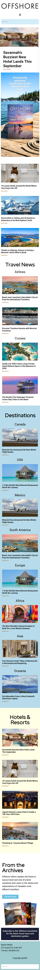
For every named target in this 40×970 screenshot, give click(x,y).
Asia (20, 636)
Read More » (7, 69)
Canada (20, 424)
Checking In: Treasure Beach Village (17, 843)
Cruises (20, 338)
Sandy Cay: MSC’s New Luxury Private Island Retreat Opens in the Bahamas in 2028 (19, 366)
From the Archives (13, 867)
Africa (20, 601)
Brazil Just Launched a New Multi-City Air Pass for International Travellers (20, 298)
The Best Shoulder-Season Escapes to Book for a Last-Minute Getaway (18, 627)
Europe (20, 565)
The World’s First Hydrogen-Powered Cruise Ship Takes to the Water (17, 398)
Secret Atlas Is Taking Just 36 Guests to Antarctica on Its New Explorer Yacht (18, 219)
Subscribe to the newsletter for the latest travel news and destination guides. (20, 933)
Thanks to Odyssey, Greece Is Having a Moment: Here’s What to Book (17, 251)
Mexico (20, 495)
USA (20, 460)
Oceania (20, 671)
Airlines (20, 272)
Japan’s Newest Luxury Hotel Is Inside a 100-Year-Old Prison (19, 813)
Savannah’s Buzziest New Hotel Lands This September (17, 59)
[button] (20, 15)
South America (20, 530)
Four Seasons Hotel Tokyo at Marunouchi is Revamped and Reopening (19, 662)
